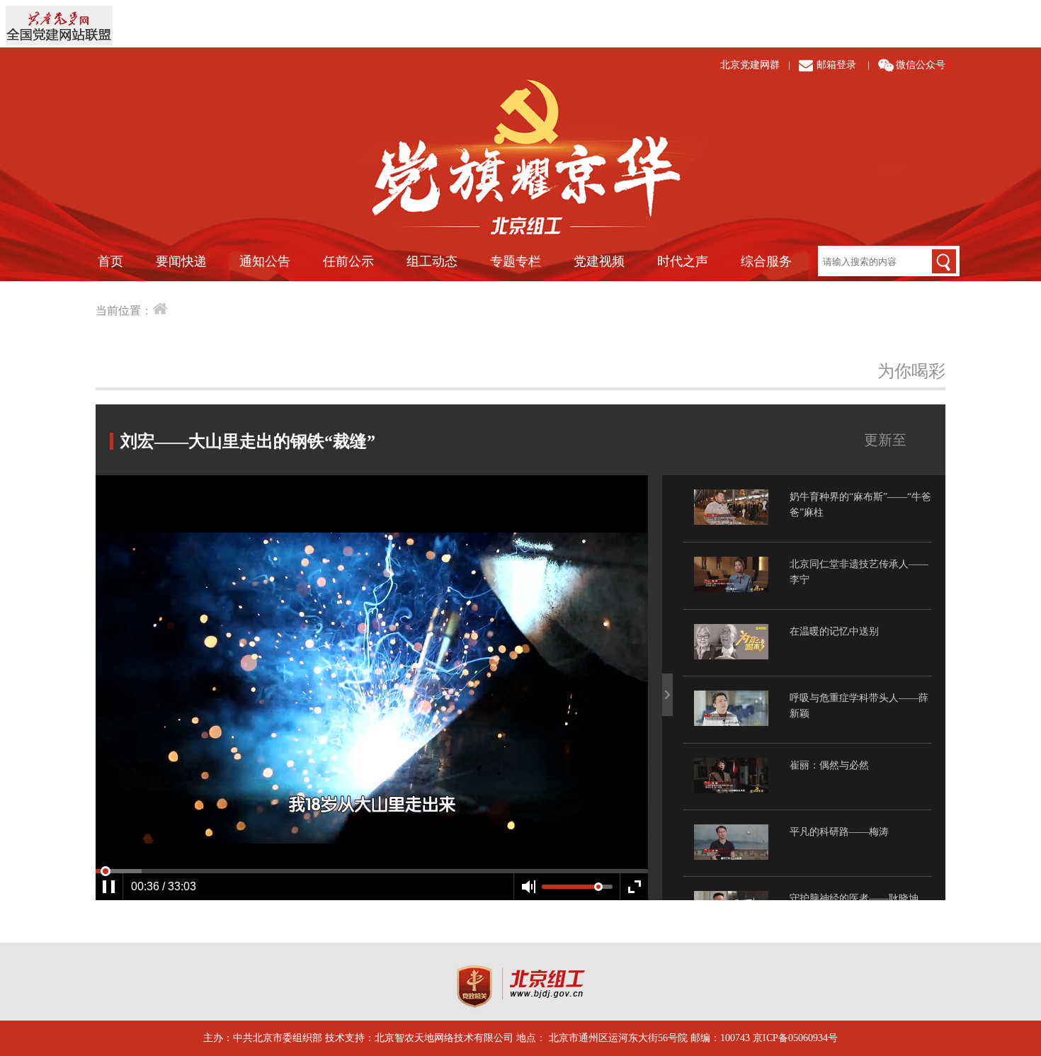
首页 (110, 261)
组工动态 (431, 261)
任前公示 (348, 261)
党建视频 (599, 261)
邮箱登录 (836, 64)
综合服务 (766, 261)
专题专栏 (515, 261)
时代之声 (682, 261)
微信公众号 (920, 64)
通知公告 (264, 261)
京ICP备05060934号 (795, 1038)
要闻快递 (181, 261)
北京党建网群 (750, 64)
